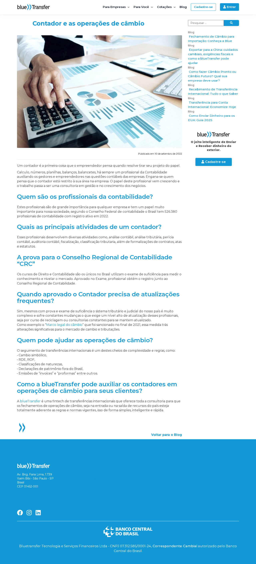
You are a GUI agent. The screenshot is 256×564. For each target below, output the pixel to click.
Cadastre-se (215, 162)
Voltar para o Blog (166, 435)
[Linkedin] (38, 512)
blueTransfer (30, 401)
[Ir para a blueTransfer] (33, 7)
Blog (183, 7)
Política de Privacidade (92, 483)
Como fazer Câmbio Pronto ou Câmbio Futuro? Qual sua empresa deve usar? (212, 76)
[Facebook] (20, 512)
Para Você (141, 7)
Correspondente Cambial (175, 546)
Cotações (164, 7)
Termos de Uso (85, 479)
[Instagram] (29, 512)
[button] (33, 465)
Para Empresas (114, 7)
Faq (77, 488)
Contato (80, 474)
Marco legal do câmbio (64, 325)
